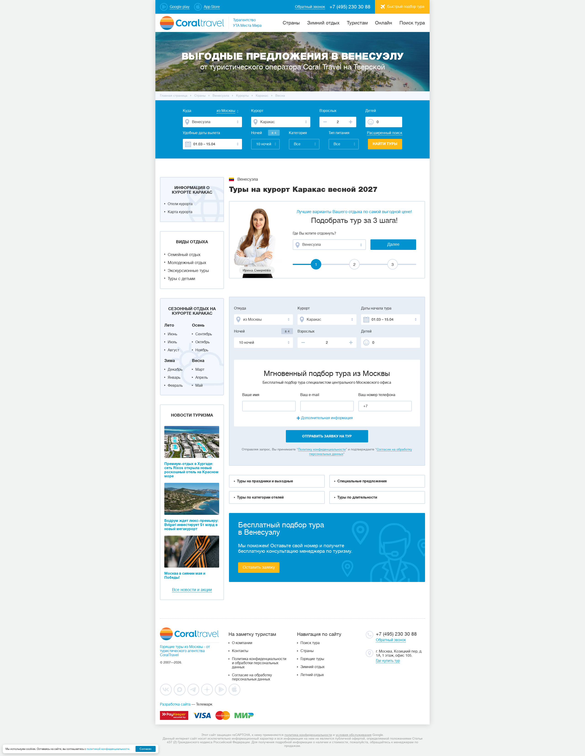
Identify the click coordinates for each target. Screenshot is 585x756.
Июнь (172, 334)
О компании (242, 643)
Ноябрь (201, 350)
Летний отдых (312, 675)
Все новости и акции (192, 589)
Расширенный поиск (384, 133)
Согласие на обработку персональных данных (252, 677)
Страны (307, 651)
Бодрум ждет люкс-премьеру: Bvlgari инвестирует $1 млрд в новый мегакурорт (191, 525)
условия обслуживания (354, 735)
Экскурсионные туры (188, 270)
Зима (169, 360)
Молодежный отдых (187, 262)
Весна (198, 360)
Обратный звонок (391, 640)
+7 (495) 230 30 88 (350, 7)
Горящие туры (312, 659)
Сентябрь (203, 334)
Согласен (146, 749)
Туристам (357, 23)
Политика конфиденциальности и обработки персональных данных (259, 663)
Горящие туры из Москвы (181, 647)
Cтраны (291, 23)
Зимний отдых (323, 23)
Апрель (201, 377)
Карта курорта (180, 212)
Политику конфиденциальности (322, 449)
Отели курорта (180, 204)
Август (173, 350)
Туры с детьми (181, 278)
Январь (174, 377)
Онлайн (383, 23)
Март (199, 369)
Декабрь (175, 369)
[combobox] (221, 111)
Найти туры (385, 144)
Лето (169, 325)
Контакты (240, 651)
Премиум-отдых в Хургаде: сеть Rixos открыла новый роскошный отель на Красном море (191, 470)
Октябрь (202, 342)
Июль (172, 342)
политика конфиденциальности (308, 735)
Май (199, 385)
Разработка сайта (175, 704)
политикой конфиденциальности (108, 749)
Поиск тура (412, 23)
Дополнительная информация (327, 418)
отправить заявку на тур (327, 436)
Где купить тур (388, 661)
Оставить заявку (259, 567)
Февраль (175, 385)
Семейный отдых (184, 254)
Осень (198, 325)
